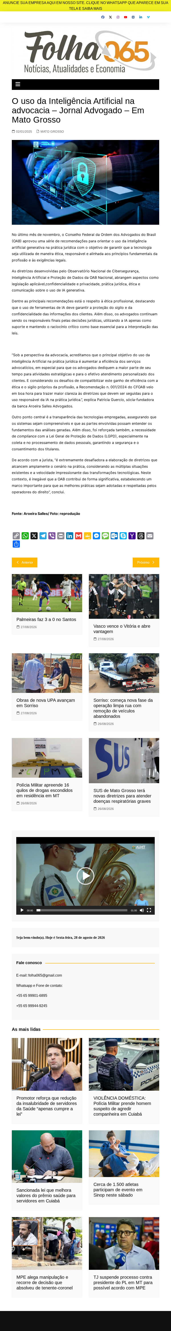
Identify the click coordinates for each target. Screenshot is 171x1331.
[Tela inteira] (149, 910)
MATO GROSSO (52, 131)
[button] (85, 876)
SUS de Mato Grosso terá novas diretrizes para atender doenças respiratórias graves (122, 796)
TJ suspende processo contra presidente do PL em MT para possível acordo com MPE (123, 1282)
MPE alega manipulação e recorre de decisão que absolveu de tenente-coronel (44, 1282)
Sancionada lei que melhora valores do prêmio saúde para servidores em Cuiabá (45, 1195)
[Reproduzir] (22, 910)
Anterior (27, 562)
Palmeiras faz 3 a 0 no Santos (46, 619)
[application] (85, 876)
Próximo (143, 562)
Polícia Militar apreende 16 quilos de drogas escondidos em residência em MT (44, 790)
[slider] (82, 910)
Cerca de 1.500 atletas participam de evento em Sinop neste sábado (118, 1189)
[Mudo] (142, 910)
